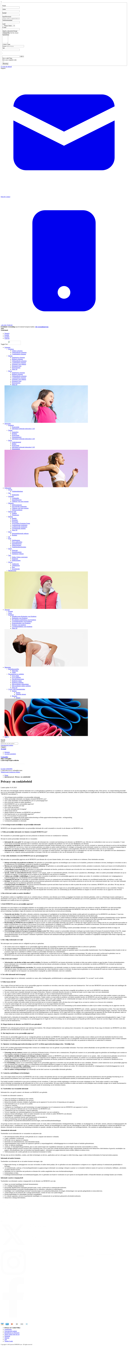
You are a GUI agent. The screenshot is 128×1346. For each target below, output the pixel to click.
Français (6, 338)
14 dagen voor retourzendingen (14, 1208)
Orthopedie (33, 1237)
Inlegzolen (33, 1236)
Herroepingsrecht (85, 1244)
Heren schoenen (34, 1234)
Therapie (32, 1239)
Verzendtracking (85, 1229)
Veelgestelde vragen (86, 1226)
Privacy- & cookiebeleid (87, 1246)
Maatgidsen (33, 1224)
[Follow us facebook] (13, 1317)
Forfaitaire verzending (11, 1203)
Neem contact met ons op (11, 1334)
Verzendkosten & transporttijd (89, 1231)
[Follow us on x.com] (13, 1247)
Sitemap (6, 1338)
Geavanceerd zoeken (7, 745)
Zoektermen (8, 1329)
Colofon (82, 1241)
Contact (82, 1224)
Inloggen (7, 752)
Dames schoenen (35, 1232)
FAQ (61, 1205)
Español (6, 337)
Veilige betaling (9, 1213)
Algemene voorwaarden (87, 1243)
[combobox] (9, 744)
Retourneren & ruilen (86, 1234)
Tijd (3, 48)
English (6, 335)
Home (6, 775)
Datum (4, 46)
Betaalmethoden (85, 1233)
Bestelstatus (83, 1228)
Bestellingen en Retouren (11, 1333)
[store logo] (14, 344)
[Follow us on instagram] (13, 1276)
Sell (5, 1339)
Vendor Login (8, 1341)
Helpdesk (7, 1336)
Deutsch (6, 333)
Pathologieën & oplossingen (38, 1226)
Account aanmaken (10, 754)
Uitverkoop (33, 1241)
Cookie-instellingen (86, 1248)
